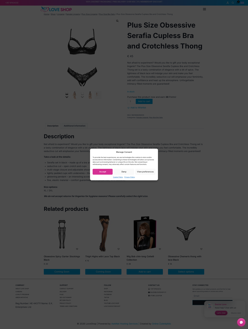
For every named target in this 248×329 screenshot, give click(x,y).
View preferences (145, 171)
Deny (124, 171)
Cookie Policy (118, 177)
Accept (102, 171)
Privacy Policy (129, 177)
